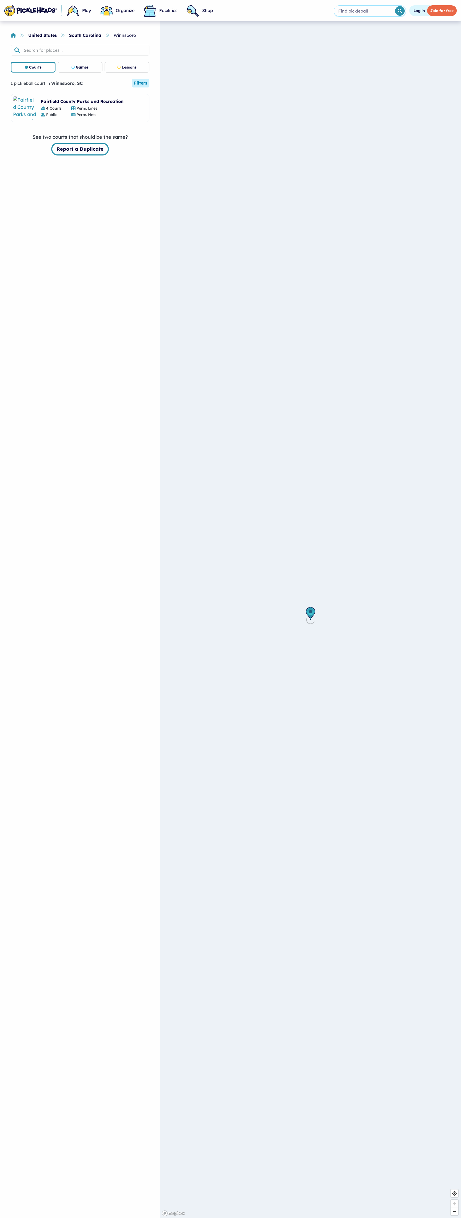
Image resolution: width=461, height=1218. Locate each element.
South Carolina (85, 35)
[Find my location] (454, 1193)
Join (442, 10)
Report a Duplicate (80, 149)
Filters (140, 83)
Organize (125, 10)
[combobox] (364, 11)
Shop (207, 10)
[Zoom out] (454, 1211)
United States (42, 35)
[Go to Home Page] (30, 10)
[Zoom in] (454, 1204)
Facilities (168, 10)
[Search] (400, 11)
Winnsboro (125, 35)
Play (86, 10)
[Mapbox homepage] (173, 1213)
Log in (419, 10)
